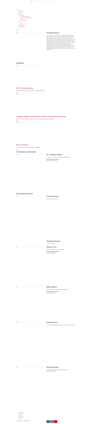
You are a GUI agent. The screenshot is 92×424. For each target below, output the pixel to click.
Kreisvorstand (21, 11)
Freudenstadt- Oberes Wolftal (26, 17)
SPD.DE (20, 414)
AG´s (19, 21)
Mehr (17, 92)
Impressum (21, 413)
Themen (20, 10)
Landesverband (21, 26)
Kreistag (20, 12)
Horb (21, 19)
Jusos (21, 23)
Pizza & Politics (22, 145)
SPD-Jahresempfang (24, 88)
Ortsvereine (20, 14)
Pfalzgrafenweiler (23, 20)
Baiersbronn (22, 15)
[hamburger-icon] (17, 9)
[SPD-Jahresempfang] (29, 65)
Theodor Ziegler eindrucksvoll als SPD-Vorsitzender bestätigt (41, 116)
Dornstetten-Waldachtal (25, 16)
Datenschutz (21, 412)
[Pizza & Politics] (29, 122)
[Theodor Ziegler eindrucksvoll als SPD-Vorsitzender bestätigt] (29, 94)
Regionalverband (21, 25)
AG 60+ (22, 24)
